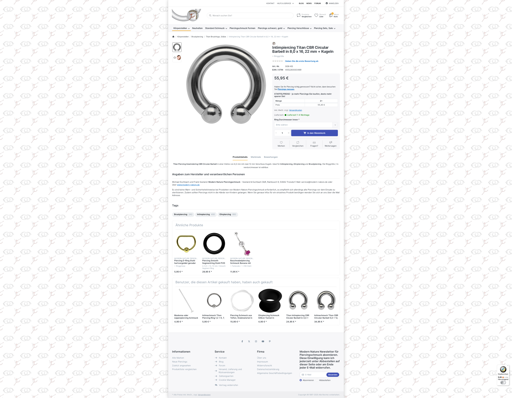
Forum (317, 3)
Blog (301, 3)
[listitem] (226, 84)
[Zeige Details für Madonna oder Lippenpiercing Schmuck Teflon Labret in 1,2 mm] (186, 301)
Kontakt (270, 3)
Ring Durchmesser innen (286, 119)
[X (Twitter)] (249, 341)
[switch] (503, 382)
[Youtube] (263, 341)
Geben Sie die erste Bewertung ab (301, 61)
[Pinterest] (270, 341)
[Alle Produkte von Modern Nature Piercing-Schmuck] (273, 43)
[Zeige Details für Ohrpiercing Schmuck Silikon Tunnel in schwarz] (270, 301)
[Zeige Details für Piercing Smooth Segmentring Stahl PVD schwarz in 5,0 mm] (214, 244)
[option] (176, 47)
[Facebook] (242, 341)
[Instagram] (256, 341)
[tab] (240, 157)
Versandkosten (295, 110)
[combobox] (250, 15)
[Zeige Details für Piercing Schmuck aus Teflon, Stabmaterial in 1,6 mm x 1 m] (242, 301)
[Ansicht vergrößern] (226, 84)
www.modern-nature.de (188, 184)
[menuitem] (181, 28)
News (309, 3)
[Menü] (507, 366)
